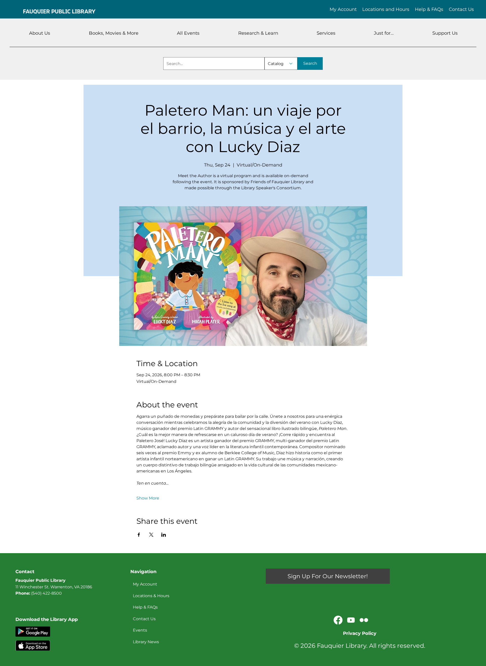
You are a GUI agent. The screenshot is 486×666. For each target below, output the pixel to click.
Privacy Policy (359, 633)
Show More (147, 498)
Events (140, 630)
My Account (145, 584)
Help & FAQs (145, 607)
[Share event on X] (151, 535)
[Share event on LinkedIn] (163, 535)
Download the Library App (46, 619)
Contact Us (144, 618)
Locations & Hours (151, 595)
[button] (39, 33)
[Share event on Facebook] (138, 535)
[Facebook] (338, 620)
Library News (146, 641)
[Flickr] (363, 620)
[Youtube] (351, 620)
